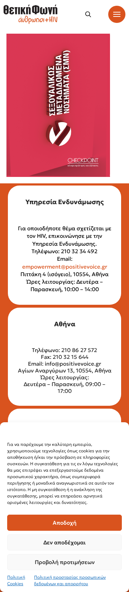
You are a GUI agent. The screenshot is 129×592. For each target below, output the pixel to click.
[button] (88, 14)
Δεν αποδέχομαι (64, 542)
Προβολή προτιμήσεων (65, 562)
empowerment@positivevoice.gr (64, 266)
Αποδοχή (64, 522)
